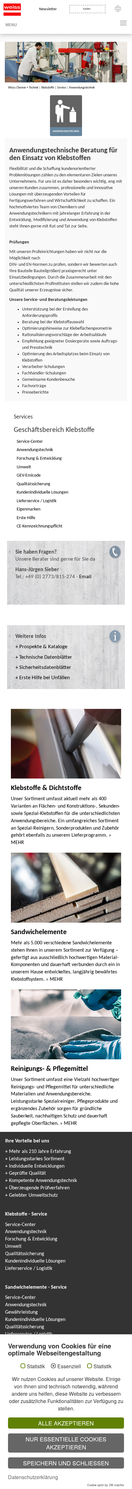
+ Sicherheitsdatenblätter (43, 667)
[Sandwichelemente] (66, 887)
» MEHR (54, 979)
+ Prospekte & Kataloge (41, 646)
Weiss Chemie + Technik (23, 87)
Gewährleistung (21, 1312)
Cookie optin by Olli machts (105, 1485)
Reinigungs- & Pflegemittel (49, 1069)
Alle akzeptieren (66, 1423)
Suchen (86, 9)
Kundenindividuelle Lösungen (35, 1261)
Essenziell (69, 1366)
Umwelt (13, 1246)
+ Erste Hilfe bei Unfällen (42, 677)
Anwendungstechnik (82, 87)
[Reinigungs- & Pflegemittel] (66, 1024)
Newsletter (48, 9)
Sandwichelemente (39, 932)
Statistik (36, 1366)
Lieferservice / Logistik (28, 1268)
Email (85, 576)
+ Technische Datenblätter (43, 657)
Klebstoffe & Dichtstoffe (46, 788)
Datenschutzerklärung (33, 1477)
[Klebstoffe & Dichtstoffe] (66, 743)
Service (61, 87)
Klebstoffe (47, 87)
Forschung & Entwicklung (31, 1239)
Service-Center (20, 1224)
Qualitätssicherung (24, 1253)
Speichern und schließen (66, 1463)
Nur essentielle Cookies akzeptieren (66, 1443)
